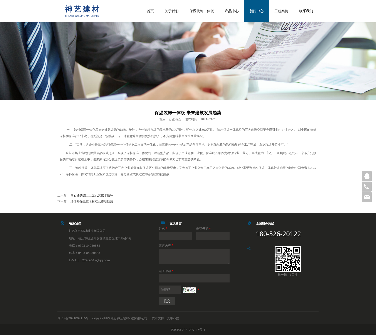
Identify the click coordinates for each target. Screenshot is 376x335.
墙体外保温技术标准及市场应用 (91, 201)
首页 (150, 11)
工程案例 (281, 11)
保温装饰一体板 (202, 11)
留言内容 (166, 245)
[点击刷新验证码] (189, 290)
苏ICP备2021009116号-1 (188, 330)
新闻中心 (257, 11)
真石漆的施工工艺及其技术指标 (91, 195)
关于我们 (172, 11)
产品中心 (232, 11)
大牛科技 (173, 318)
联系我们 (306, 11)
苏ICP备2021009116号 (73, 318)
